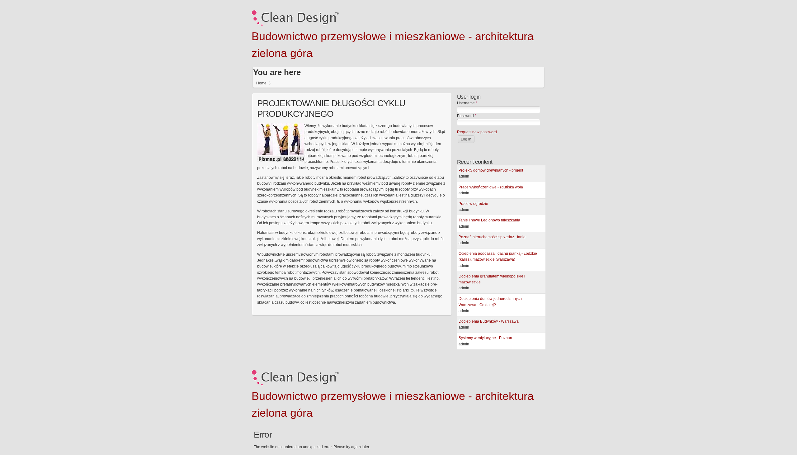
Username (467, 103)
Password (466, 116)
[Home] (295, 25)
